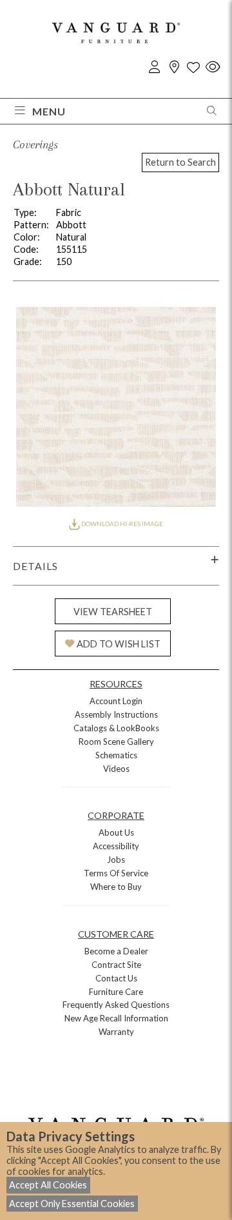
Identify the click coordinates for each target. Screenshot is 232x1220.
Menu (49, 111)
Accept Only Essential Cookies (72, 1203)
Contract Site (116, 964)
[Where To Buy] (174, 67)
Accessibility (116, 846)
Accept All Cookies (48, 1184)
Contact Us (116, 978)
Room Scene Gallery (116, 741)
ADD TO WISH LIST (118, 643)
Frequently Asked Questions (116, 1004)
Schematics (116, 755)
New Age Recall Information (116, 1018)
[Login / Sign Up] (154, 67)
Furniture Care (116, 992)
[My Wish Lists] (193, 67)
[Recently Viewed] (212, 67)
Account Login (116, 701)
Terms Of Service (116, 873)
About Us (116, 832)
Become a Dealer (116, 951)
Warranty (116, 1032)
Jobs (116, 859)
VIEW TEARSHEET (112, 611)
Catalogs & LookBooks (116, 728)
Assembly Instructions (116, 714)
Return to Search (180, 162)
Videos (116, 768)
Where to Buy (116, 886)
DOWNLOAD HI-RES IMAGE (121, 523)
